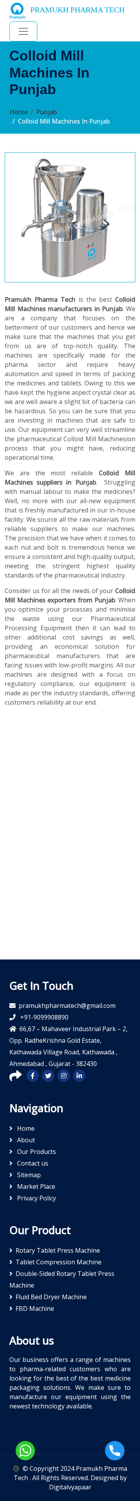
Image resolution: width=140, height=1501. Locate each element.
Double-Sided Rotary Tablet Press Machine (61, 1279)
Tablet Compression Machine (59, 1262)
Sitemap (28, 1175)
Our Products (36, 1151)
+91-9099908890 (43, 1017)
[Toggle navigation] (23, 31)
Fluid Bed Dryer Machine (51, 1297)
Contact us (32, 1163)
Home (18, 112)
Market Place (35, 1186)
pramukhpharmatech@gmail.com (67, 1005)
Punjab (46, 112)
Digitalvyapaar (70, 1487)
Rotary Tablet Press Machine (58, 1250)
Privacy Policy (36, 1198)
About (25, 1140)
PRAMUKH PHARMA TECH (76, 9)
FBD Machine (35, 1308)
